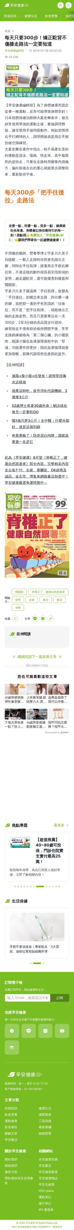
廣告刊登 (11, 1172)
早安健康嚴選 (48, 1172)
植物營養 (45, 1133)
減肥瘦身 (45, 1114)
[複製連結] (51, 618)
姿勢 (18, 599)
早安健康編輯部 (14, 50)
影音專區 (11, 1127)
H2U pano (46, 1191)
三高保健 (45, 1121)
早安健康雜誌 (48, 1178)
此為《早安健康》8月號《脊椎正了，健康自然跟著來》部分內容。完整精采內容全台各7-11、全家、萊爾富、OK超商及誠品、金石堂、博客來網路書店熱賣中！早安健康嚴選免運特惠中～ (37, 470)
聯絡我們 (11, 1166)
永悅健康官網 (48, 1159)
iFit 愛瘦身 (46, 1210)
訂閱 (60, 998)
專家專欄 (45, 1127)
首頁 (7, 31)
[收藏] (15, 618)
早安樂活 (11, 1140)
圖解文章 (11, 1133)
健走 (45, 599)
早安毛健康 (46, 1184)
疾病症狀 (11, 1108)
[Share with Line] (35, 618)
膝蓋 (59, 599)
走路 (32, 599)
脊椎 (18, 607)
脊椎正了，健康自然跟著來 (48, 591)
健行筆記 (45, 1203)
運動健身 (11, 1121)
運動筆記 (45, 1197)
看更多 (59, 825)
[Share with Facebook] (43, 618)
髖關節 (19, 591)
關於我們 (11, 1159)
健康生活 (45, 1108)
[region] (37, 232)
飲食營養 (11, 1114)
